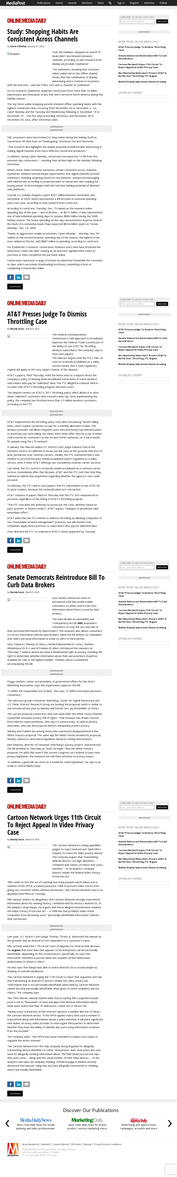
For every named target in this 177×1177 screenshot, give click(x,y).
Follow (163, 3)
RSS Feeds (76, 1144)
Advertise (149, 3)
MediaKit (45, 1144)
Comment (15, 286)
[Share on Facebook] (10, 277)
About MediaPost (30, 1144)
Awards (72, 3)
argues (16, 950)
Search (110, 3)
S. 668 (78, 623)
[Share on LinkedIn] (18, 277)
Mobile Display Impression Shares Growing (142, 81)
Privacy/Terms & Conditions (107, 1144)
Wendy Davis (17, 328)
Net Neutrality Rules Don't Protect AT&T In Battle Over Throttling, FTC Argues (142, 74)
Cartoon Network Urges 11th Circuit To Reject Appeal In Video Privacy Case (140, 66)
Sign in (121, 3)
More (101, 3)
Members (87, 3)
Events (59, 3)
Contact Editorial (61, 1144)
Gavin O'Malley (18, 46)
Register (134, 3)
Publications (43, 3)
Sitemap (88, 1144)
